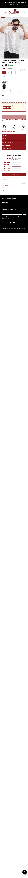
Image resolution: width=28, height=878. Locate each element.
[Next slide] (26, 38)
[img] (5, 183)
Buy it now (10, 117)
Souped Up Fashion (11, 228)
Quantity (3, 95)
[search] (5, 11)
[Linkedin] (17, 223)
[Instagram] (14, 223)
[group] (14, 37)
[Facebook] (10, 223)
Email (3, 213)
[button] (5, 68)
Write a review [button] (14, 174)
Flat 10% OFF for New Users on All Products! (15, 2)
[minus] (3, 98)
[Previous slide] (1, 38)
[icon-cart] (24, 11)
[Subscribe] (24, 213)
